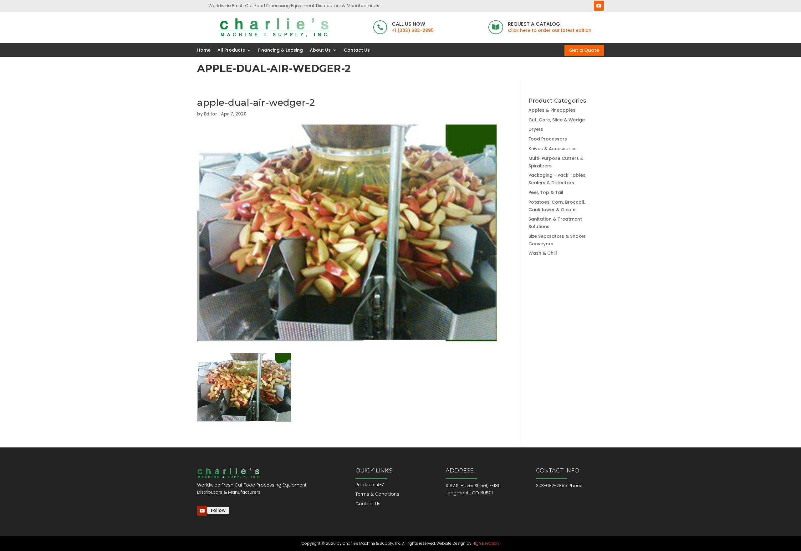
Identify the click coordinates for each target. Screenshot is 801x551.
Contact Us (357, 50)
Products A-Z (369, 485)
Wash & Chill (542, 253)
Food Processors (547, 139)
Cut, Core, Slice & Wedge (556, 120)
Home (204, 50)
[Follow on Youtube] (599, 6)
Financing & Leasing (280, 50)
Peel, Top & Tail (545, 192)
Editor (210, 114)
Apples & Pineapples (551, 110)
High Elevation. (485, 543)
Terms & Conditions (377, 494)
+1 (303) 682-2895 (413, 30)
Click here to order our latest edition (549, 30)
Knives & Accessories (552, 148)
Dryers (535, 129)
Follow (218, 510)
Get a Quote (584, 50)
